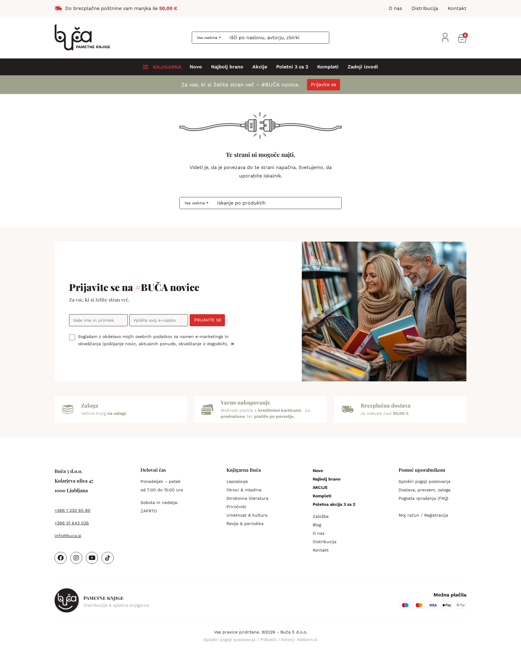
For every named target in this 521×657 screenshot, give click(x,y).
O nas (318, 533)
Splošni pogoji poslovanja (424, 481)
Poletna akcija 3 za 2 (334, 504)
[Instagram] (76, 558)
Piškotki (269, 639)
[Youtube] (92, 558)
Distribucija (324, 541)
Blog (317, 524)
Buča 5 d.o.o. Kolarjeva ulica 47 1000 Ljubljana (74, 480)
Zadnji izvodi (363, 66)
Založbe (321, 516)
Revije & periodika (245, 523)
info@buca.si (68, 535)
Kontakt (321, 550)
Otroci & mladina (243, 489)
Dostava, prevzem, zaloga (424, 489)
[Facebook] (61, 558)
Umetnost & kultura (246, 515)
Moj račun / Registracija (423, 515)
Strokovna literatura (247, 498)
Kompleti (328, 66)
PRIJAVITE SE (208, 320)
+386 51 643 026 (72, 523)
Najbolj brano (227, 66)
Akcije (259, 66)
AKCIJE (320, 487)
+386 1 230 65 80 (72, 510)
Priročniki (236, 506)
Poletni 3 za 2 (292, 66)
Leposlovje (237, 481)
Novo (196, 66)
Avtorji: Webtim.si (299, 639)
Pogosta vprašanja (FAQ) (423, 498)
